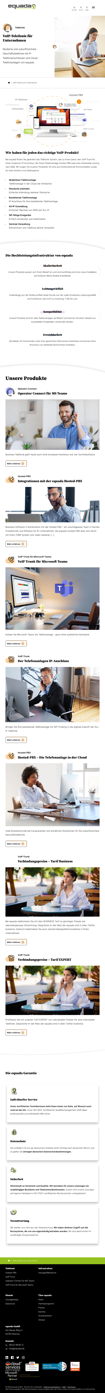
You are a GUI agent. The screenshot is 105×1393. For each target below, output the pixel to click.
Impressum (71, 1387)
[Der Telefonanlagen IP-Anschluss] (52, 720)
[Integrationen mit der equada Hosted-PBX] (52, 520)
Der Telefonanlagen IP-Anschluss (43, 661)
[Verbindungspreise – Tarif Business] (52, 915)
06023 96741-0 (16, 1345)
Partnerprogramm (46, 1303)
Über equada (45, 1295)
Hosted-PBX (10, 1272)
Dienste (9, 1295)
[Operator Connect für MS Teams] (52, 448)
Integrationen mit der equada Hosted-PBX (50, 481)
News (40, 1299)
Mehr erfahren (13, 463)
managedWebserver (47, 1272)
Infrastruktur (45, 1268)
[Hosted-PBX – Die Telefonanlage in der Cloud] (52, 824)
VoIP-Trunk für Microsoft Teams (19, 1285)
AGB (64, 1387)
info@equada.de (16, 1348)
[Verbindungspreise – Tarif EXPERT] (52, 1013)
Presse (41, 1307)
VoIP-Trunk (10, 1277)
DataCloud (10, 1303)
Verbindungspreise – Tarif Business (45, 861)
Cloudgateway (11, 1299)
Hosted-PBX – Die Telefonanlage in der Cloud (52, 758)
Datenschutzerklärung (52, 1387)
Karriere (41, 1312)
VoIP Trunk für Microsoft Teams (42, 562)
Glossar (41, 1320)
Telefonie (10, 1268)
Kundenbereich (45, 1315)
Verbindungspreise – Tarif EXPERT (44, 960)
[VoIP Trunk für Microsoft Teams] (52, 628)
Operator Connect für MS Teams (42, 394)
